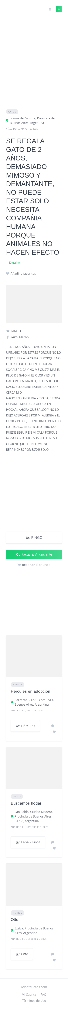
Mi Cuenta (29, 994)
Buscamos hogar (26, 803)
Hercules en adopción (30, 691)
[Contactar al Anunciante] (52, 725)
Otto (14, 919)
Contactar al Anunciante (34, 554)
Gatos (12, 111)
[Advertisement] (34, 62)
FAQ (43, 994)
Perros (17, 684)
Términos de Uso (34, 1001)
